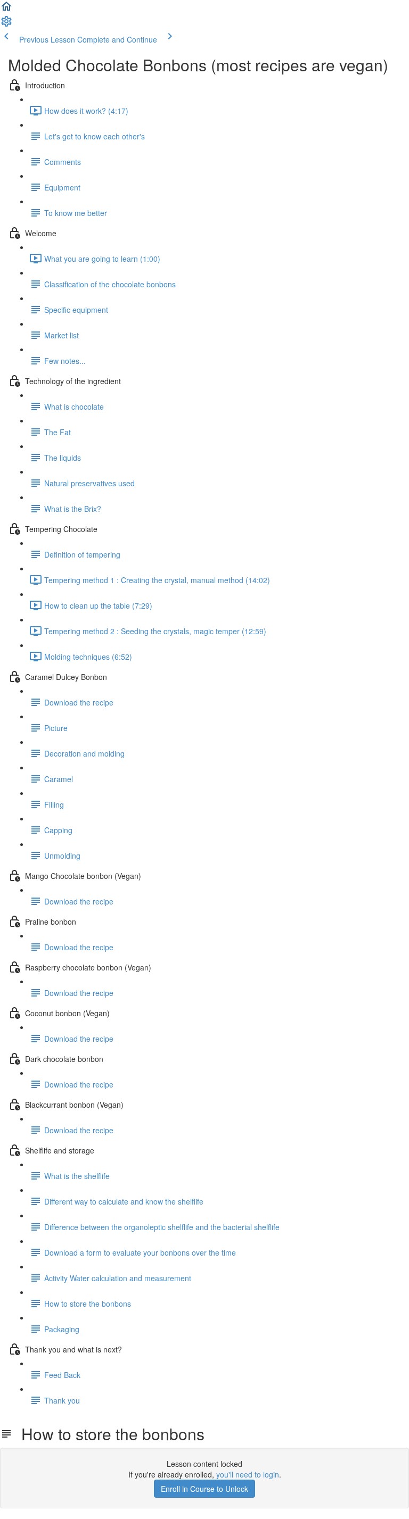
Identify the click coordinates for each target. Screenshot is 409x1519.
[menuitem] (6, 24)
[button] (6, 9)
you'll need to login (247, 1474)
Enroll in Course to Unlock (204, 1488)
